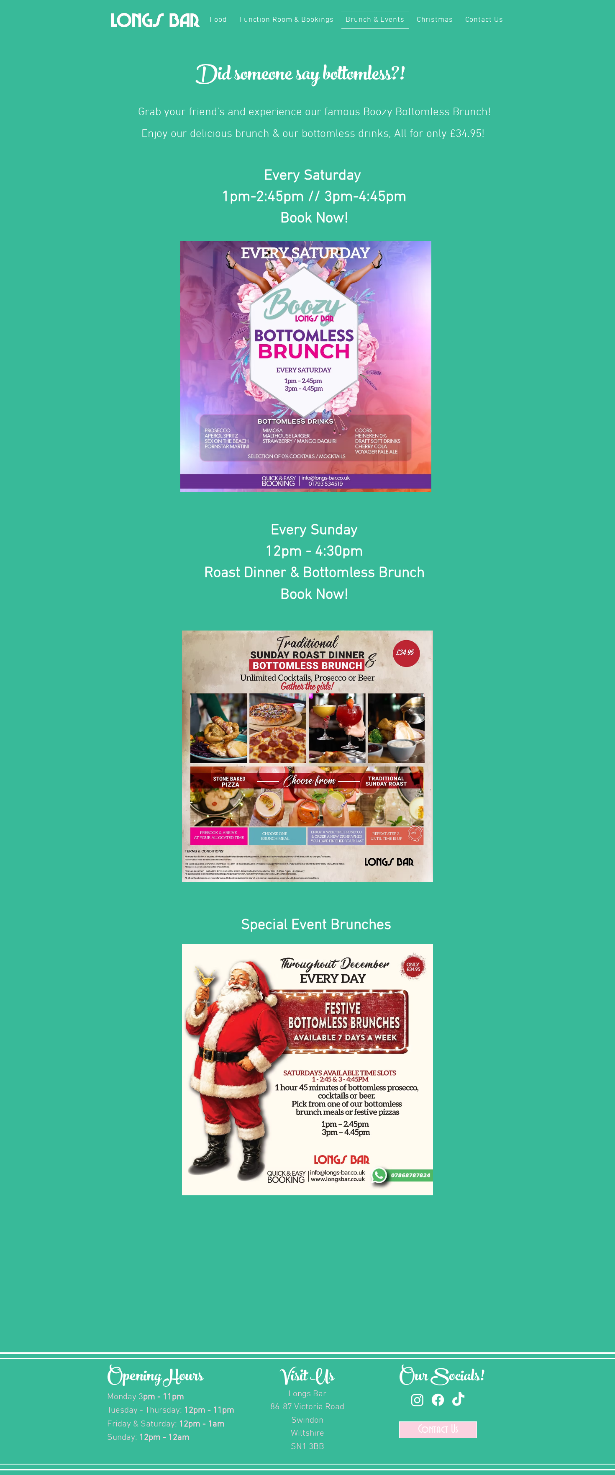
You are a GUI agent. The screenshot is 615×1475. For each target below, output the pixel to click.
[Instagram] (417, 1400)
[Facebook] (438, 1400)
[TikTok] (458, 1400)
